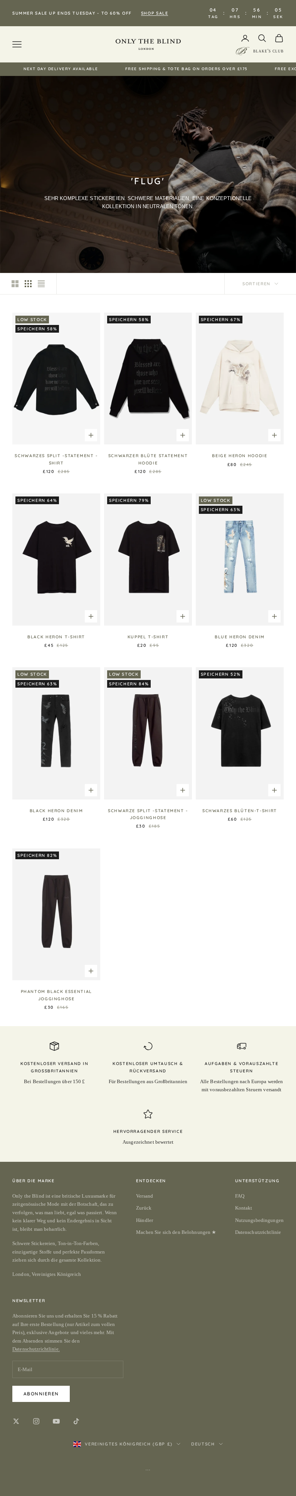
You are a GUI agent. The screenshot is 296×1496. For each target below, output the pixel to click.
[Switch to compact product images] (41, 283)
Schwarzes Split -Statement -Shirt (56, 459)
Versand (144, 1196)
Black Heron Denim (56, 810)
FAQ (239, 1196)
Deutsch (203, 1444)
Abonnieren (41, 1394)
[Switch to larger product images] (15, 283)
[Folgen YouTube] (56, 1421)
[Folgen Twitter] (16, 1421)
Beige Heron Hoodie (239, 455)
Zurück (143, 1208)
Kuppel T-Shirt (148, 636)
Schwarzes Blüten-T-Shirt (239, 810)
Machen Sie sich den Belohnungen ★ (176, 1232)
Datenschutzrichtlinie (258, 1232)
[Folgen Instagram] (36, 1421)
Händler (144, 1220)
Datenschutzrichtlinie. (36, 1349)
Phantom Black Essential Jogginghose (56, 995)
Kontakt (243, 1208)
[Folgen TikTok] (76, 1421)
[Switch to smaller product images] (28, 283)
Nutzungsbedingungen (259, 1220)
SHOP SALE (154, 13)
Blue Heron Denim (240, 636)
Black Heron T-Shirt (56, 636)
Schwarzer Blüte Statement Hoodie (148, 459)
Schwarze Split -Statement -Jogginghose (148, 814)
